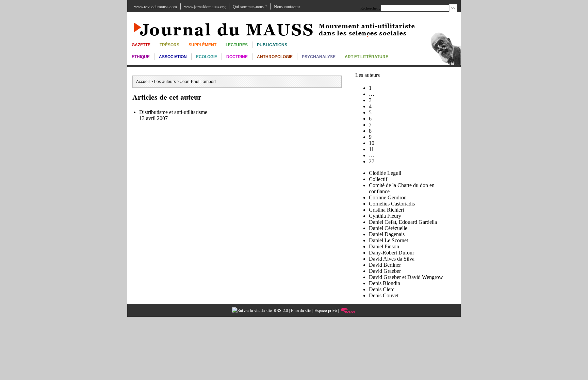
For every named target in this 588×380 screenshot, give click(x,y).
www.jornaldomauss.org (205, 6)
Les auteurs (165, 81)
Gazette (141, 45)
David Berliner (385, 265)
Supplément (202, 45)
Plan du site (301, 310)
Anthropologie (275, 56)
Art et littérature (366, 56)
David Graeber (385, 271)
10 (371, 143)
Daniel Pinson (384, 246)
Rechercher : (370, 8)
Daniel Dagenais (387, 234)
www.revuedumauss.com (155, 6)
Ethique (141, 56)
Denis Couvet (383, 295)
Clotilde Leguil (385, 173)
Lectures (237, 45)
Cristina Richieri (386, 210)
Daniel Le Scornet (388, 240)
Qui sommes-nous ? (250, 6)
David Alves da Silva (391, 259)
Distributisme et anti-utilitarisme (173, 112)
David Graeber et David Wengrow (406, 277)
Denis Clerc (381, 289)
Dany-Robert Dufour (391, 252)
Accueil (143, 81)
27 (371, 161)
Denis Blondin (384, 283)
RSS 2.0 (280, 310)
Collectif (378, 179)
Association (173, 56)
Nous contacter (287, 6)
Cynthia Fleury (385, 216)
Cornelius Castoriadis (392, 203)
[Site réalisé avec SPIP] (348, 310)
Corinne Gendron (388, 197)
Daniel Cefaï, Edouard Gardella (403, 222)
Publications (272, 45)
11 (371, 149)
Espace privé (325, 310)
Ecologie (206, 56)
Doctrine (237, 56)
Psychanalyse (319, 56)
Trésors (169, 45)
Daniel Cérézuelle (388, 228)
